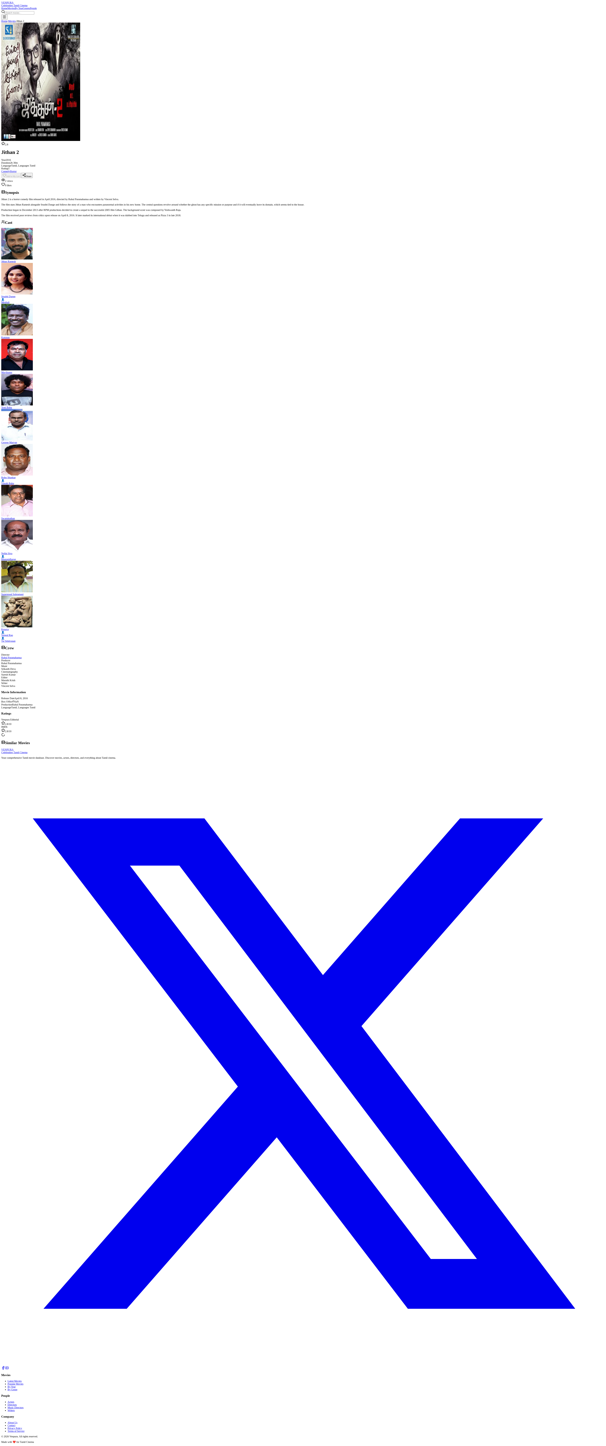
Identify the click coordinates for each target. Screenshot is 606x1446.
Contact (11, 1425)
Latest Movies (15, 1381)
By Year (19, 8)
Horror (13, 171)
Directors (12, 1404)
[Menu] (4, 17)
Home (4, 8)
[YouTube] (7, 1369)
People (33, 8)
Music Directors (16, 1407)
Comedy (5, 171)
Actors (11, 1402)
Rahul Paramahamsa (11, 657)
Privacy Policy (15, 1428)
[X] (303, 1364)
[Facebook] (3, 1369)
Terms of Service (16, 1431)
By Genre (12, 1389)
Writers (11, 1410)
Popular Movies (15, 1384)
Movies (11, 8)
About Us (12, 1422)
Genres (26, 8)
